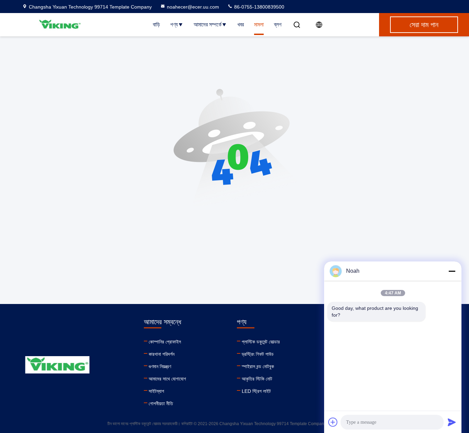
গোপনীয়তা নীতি (161, 403)
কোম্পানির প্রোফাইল (165, 341)
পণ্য (174, 24)
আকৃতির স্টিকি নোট (257, 379)
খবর (240, 24)
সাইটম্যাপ (156, 391)
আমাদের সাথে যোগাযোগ (167, 379)
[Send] (451, 422)
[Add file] (333, 422)
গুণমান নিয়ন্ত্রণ (160, 366)
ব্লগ (278, 24)
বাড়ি (156, 24)
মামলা (259, 24)
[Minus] (452, 271)
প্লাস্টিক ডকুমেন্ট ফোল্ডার (261, 341)
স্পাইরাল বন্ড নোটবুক (258, 366)
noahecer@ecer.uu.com (193, 7)
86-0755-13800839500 (258, 7)
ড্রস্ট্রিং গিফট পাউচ (258, 354)
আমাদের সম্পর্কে (207, 24)
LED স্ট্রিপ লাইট (256, 391)
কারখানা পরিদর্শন (161, 354)
